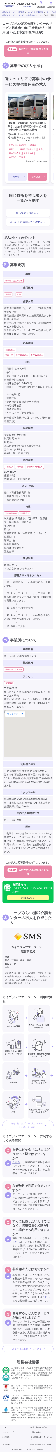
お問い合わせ (36, 1432)
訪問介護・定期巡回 (13, 669)
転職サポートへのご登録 (40, 1444)
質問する (16, 176)
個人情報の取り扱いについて (41, 1438)
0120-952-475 (26, 4)
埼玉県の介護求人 (26, 213)
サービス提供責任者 (26, 15)
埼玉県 (21, 12)
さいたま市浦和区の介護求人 (26, 222)
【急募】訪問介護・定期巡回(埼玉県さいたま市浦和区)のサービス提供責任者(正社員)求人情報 (27, 126)
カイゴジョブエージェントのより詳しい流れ (27, 1125)
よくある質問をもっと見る (27, 1348)
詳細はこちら (28, 897)
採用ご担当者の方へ (38, 1427)
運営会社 (6, 1444)
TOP (4, 1427)
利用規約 (6, 1437)
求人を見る (36, 176)
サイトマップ (8, 1432)
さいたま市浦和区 (35, 12)
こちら (16, 1162)
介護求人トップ (7, 12)
